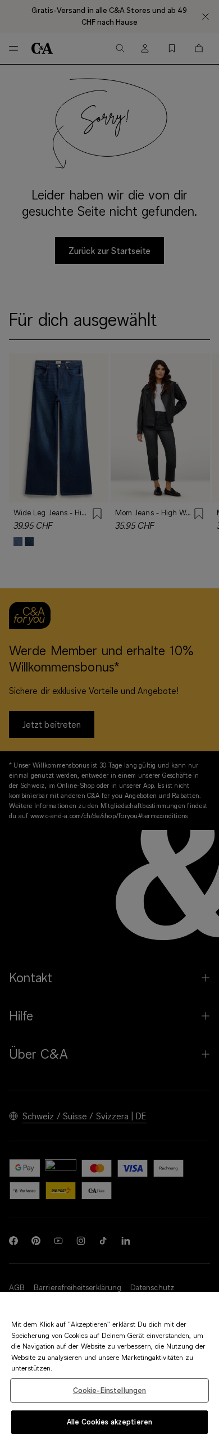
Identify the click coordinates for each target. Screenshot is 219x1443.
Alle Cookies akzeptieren (109, 1421)
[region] (109, 1367)
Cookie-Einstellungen (110, 1390)
